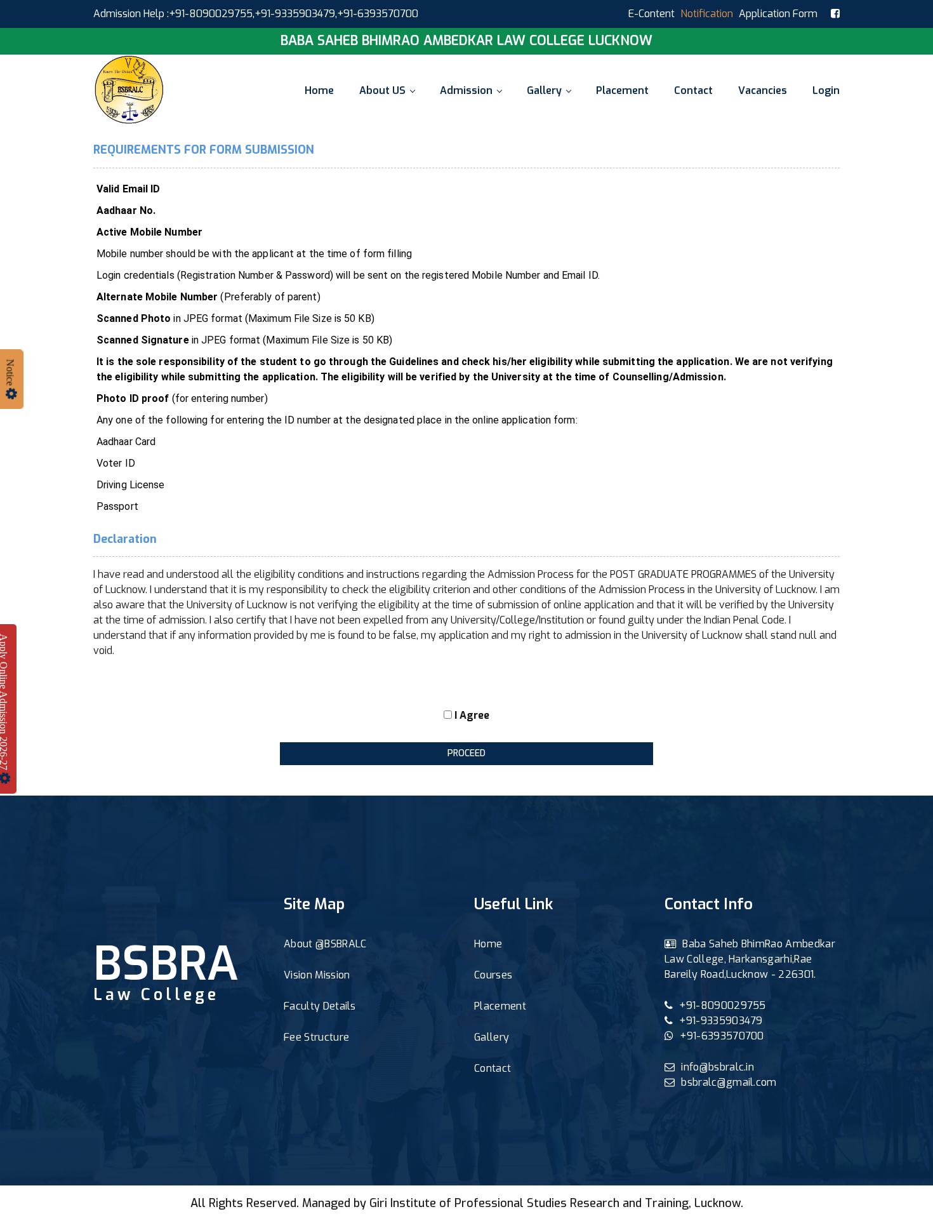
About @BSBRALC (325, 944)
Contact (693, 90)
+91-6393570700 (722, 1036)
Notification (706, 13)
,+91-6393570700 (376, 13)
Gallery (544, 90)
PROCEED (466, 753)
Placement (622, 90)
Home (319, 90)
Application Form (778, 13)
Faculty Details (320, 1006)
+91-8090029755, (212, 13)
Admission (466, 90)
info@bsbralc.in (717, 1067)
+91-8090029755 (722, 1005)
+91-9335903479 (295, 13)
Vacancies (762, 90)
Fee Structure (316, 1037)
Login (826, 90)
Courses (493, 975)
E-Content (651, 13)
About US (382, 90)
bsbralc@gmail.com (728, 1082)
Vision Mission (317, 975)
